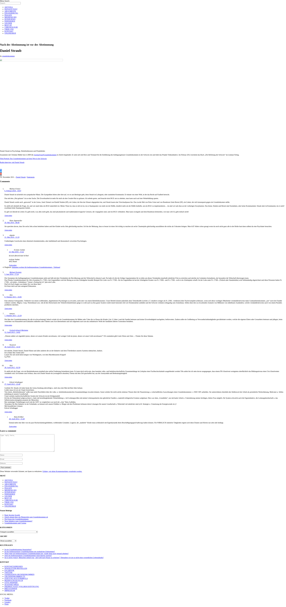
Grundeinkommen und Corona (15, 523)
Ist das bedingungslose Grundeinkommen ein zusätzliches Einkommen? (29, 552)
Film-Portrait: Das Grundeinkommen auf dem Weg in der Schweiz (23, 159)
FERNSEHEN (9, 21)
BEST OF (8, 25)
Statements (31, 177)
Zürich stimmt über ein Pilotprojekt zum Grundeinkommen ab (26, 517)
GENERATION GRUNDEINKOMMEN (19, 574)
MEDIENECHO (10, 17)
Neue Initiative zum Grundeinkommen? (18, 521)
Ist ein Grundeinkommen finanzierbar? (18, 549)
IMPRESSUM (9, 590)
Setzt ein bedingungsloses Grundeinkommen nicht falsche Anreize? (28, 556)
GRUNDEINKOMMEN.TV (14, 576)
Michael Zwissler (15, 272)
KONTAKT (8, 31)
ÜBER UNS (9, 29)
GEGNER (8, 23)
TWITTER (8, 572)
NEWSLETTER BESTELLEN (15, 568)
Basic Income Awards (12, 515)
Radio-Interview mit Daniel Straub (12, 162)
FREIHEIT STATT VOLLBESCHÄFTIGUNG (21, 586)
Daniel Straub (21, 177)
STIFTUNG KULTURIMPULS (16, 578)
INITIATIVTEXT (10, 9)
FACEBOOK (9, 570)
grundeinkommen (8, 56)
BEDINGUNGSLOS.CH (13, 580)
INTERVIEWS (9, 19)
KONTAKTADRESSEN (13, 566)
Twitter (6, 598)
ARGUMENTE (10, 11)
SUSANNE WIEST (11, 584)
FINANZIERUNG (11, 13)
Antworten (8, 216)
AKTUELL (8, 7)
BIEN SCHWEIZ (10, 588)
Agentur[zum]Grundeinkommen (45, 155)
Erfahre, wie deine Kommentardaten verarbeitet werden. (62, 471)
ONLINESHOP (10, 33)
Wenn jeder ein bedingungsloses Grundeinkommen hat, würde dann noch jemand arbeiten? (36, 554)
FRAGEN (8, 15)
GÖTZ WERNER (11, 582)
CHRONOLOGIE (11, 27)
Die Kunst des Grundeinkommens (16, 519)
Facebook (7, 600)
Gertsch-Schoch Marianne (18, 330)
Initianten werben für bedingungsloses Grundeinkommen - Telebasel (36, 267)
